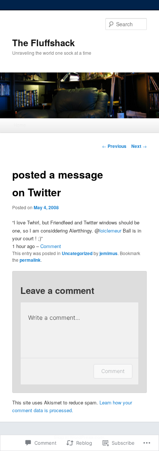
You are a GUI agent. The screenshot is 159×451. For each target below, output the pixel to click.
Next (139, 146)
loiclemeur (110, 230)
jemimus (108, 253)
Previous (114, 146)
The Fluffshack (43, 42)
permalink (30, 260)
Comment (50, 246)
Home (20, 125)
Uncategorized (77, 253)
